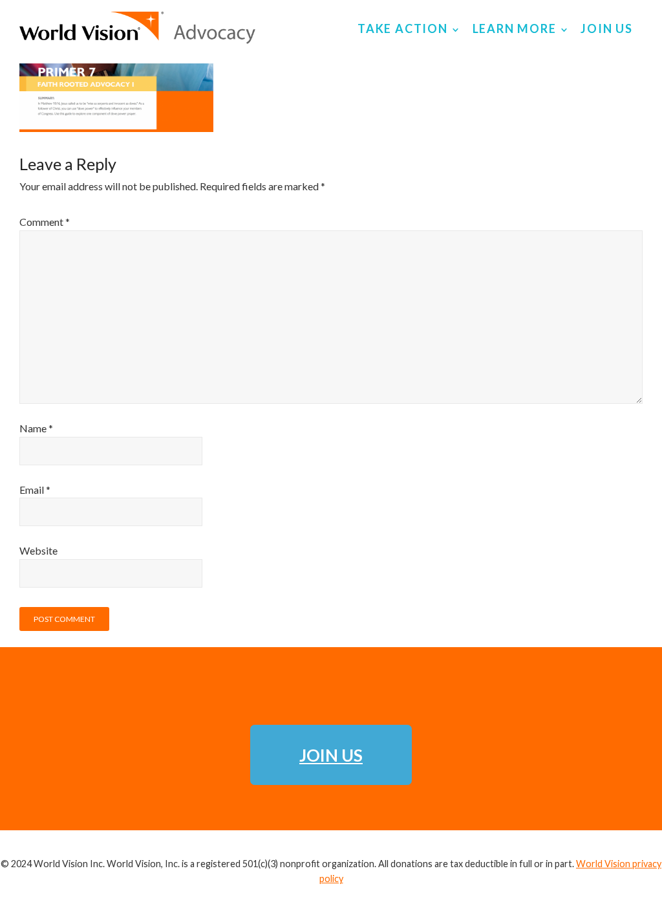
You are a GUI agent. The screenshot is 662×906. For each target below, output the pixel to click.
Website (38, 550)
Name (36, 428)
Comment (44, 221)
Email (34, 489)
